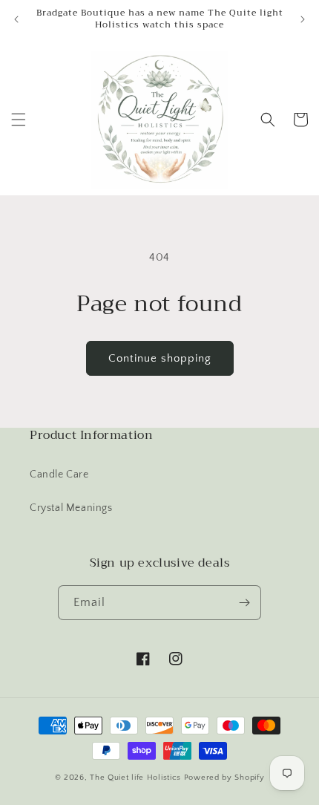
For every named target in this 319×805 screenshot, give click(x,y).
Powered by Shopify (224, 777)
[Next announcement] (302, 19)
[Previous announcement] (16, 19)
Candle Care (59, 474)
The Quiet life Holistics (137, 777)
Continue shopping (159, 358)
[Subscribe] (244, 602)
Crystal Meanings (71, 508)
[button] (18, 119)
